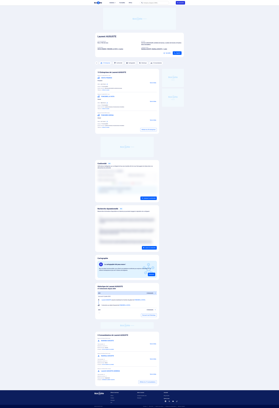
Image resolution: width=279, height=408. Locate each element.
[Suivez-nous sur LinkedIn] (165, 401)
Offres (130, 2)
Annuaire (113, 400)
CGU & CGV (151, 406)
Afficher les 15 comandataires (148, 382)
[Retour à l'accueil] (99, 393)
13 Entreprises (106, 63)
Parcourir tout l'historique (149, 315)
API (111, 402)
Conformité (119, 63)
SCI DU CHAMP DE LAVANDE (108, 349)
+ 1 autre (164, 49)
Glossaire (139, 398)
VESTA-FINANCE (102, 49)
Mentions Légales (181, 406)
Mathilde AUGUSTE (146, 49)
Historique (144, 63)
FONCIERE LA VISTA (112, 49)
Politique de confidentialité (170, 406)
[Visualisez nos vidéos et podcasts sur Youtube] (173, 401)
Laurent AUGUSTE (106, 300)
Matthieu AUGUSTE (157, 49)
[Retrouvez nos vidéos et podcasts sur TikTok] (177, 401)
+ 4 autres (120, 49)
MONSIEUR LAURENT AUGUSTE (108, 379)
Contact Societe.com (142, 395)
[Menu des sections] (96, 63)
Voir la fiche (153, 82)
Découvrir (151, 274)
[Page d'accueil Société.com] (98, 2)
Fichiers (112, 398)
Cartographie (131, 63)
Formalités (122, 2)
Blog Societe (166, 395)
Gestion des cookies (159, 406)
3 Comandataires (157, 63)
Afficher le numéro (105, 90)
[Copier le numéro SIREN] (107, 84)
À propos (145, 406)
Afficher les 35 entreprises (149, 129)
